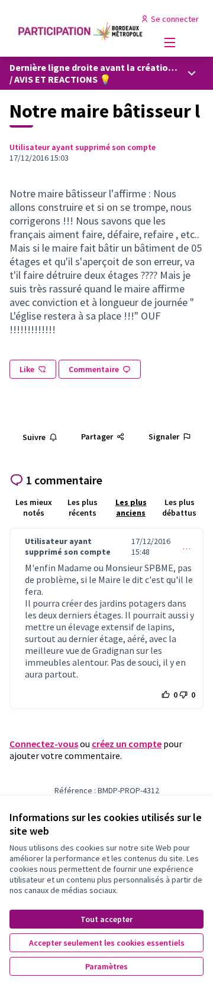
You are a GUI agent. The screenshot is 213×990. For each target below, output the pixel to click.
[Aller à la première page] (81, 28)
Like (27, 369)
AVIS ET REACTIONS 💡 (62, 79)
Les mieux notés (33, 507)
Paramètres (106, 966)
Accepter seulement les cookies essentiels (107, 942)
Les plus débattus (179, 507)
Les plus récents (82, 507)
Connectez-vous (43, 744)
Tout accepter (106, 919)
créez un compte (127, 744)
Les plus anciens (131, 507)
